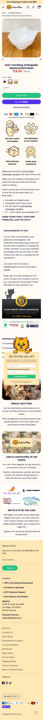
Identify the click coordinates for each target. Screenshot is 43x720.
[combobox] (21, 372)
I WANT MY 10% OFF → (21, 376)
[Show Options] (34, 372)
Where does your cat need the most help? (18, 369)
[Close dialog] (38, 353)
